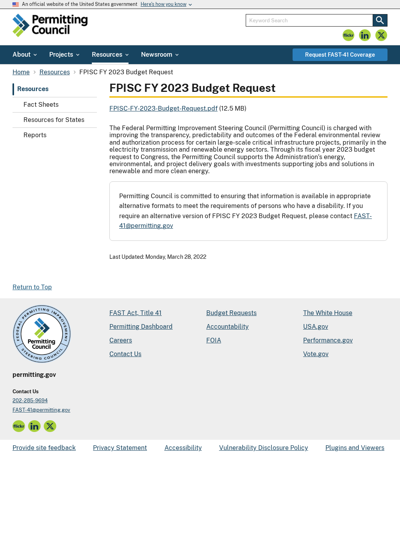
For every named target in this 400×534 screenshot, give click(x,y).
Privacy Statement (120, 448)
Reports (34, 135)
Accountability (227, 326)
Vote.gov (316, 354)
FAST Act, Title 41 (135, 313)
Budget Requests (231, 313)
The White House (327, 313)
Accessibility (183, 448)
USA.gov (315, 326)
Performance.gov (328, 340)
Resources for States (53, 120)
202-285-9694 (30, 400)
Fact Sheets (41, 104)
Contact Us (125, 354)
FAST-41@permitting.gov (41, 410)
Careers (120, 340)
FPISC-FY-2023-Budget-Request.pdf (163, 108)
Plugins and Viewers (354, 448)
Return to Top (32, 287)
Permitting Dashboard (141, 326)
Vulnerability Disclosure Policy (263, 448)
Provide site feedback (44, 448)
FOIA (213, 340)
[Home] (50, 27)
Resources (32, 89)
